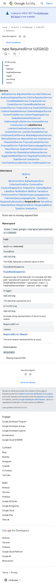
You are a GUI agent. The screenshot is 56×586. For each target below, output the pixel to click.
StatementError (8, 205)
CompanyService (37, 101)
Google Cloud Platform (12, 552)
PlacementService (13, 142)
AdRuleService (8, 94)
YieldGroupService (41, 162)
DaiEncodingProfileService (17, 121)
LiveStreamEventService (13, 135)
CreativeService (24, 108)
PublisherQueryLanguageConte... (34, 194)
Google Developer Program (14, 421)
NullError (32, 191)
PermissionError (9, 194)
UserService (33, 159)
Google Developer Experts (14, 431)
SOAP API (40, 27)
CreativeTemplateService (13, 111)
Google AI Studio (9, 501)
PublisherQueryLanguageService (34, 145)
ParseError (42, 191)
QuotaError (42, 198)
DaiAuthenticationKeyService (26, 118)
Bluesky (5, 457)
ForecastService (40, 121)
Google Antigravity (10, 506)
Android (5, 487)
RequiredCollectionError (12, 201)
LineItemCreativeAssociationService (26, 128)
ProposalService (9, 145)
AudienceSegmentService (14, 97)
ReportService (12, 149)
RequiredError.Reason (15, 334)
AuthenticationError (34, 181)
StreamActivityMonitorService (32, 152)
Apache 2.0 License (45, 397)
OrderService (44, 138)
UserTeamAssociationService (16, 162)
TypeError (20, 208)
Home (4, 27)
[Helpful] (20, 36)
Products (15, 27)
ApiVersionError (16, 181)
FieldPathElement (13, 271)
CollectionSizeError (19, 184)
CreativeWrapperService (39, 111)
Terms (5, 572)
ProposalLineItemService (36, 142)
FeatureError (29, 188)
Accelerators (8, 435)
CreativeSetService (42, 108)
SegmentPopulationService (33, 149)
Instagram (7, 461)
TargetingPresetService (39, 156)
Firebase (6, 497)
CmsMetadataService (17, 101)
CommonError (36, 184)
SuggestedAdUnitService (14, 156)
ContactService (14, 104)
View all (5, 520)
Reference (10, 31)
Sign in (49, 3)
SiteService (11, 152)
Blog (4, 452)
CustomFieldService (13, 114)
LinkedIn (6, 466)
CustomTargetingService (36, 114)
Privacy (14, 572)
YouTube (6, 475)
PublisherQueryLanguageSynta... (20, 198)
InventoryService (18, 125)
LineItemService (13, 132)
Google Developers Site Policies (31, 399)
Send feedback (13, 42)
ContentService (8, 108)
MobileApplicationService (39, 135)
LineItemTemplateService (35, 132)
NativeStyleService (11, 138)
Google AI (6, 556)
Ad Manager (32, 3)
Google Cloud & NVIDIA (12, 440)
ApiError (26, 174)
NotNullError (21, 191)
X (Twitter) (7, 470)
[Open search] (42, 3)
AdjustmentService (26, 94)
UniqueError (31, 208)
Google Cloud (8, 510)
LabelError (9, 191)
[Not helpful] (24, 36)
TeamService (19, 159)
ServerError (46, 201)
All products (7, 561)
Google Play (7, 515)
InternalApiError (43, 188)
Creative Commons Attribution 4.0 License (35, 394)
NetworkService (29, 138)
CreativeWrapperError (11, 188)
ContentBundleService (34, 104)
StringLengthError (43, 205)
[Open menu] (4, 3)
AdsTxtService (43, 94)
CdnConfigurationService (39, 97)
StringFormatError (25, 205)
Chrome (6, 492)
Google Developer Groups (13, 426)
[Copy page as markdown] (14, 53)
